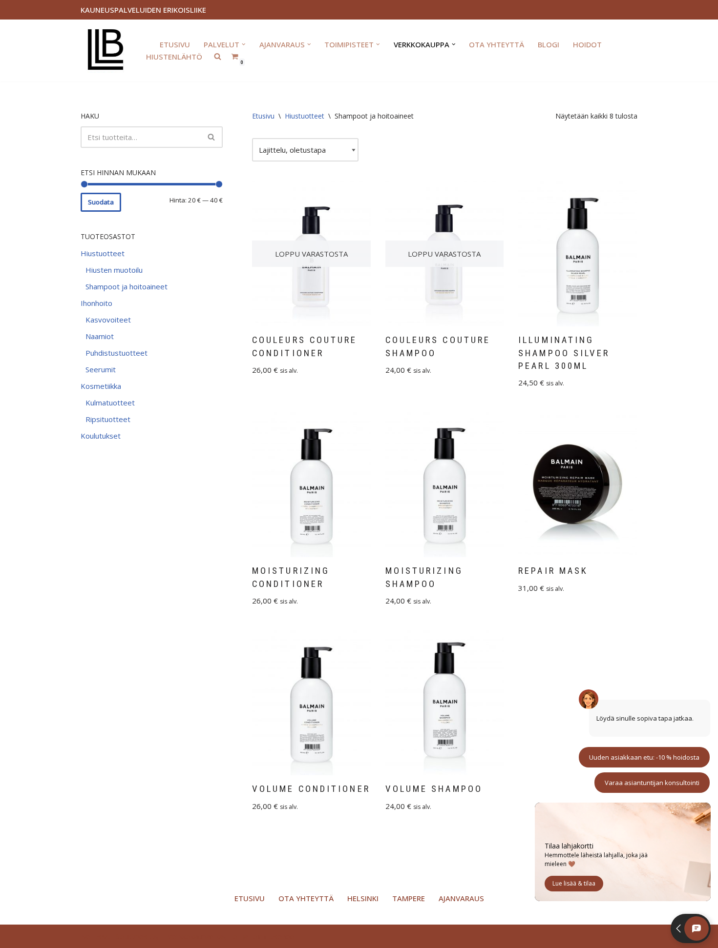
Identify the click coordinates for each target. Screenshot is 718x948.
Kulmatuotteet (110, 402)
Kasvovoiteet (108, 319)
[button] (244, 44)
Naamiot (99, 336)
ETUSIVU (175, 44)
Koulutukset (101, 436)
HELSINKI (363, 898)
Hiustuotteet (103, 253)
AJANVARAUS (461, 898)
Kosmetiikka (101, 386)
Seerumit (100, 369)
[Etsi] (212, 137)
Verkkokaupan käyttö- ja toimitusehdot (232, 936)
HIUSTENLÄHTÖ (174, 56)
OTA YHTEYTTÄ (496, 44)
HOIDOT (587, 44)
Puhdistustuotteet (116, 353)
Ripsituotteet (107, 419)
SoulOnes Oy (137, 936)
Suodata (101, 202)
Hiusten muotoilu (114, 270)
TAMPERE (408, 898)
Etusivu (263, 116)
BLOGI (548, 44)
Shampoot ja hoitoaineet (126, 286)
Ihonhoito (96, 303)
